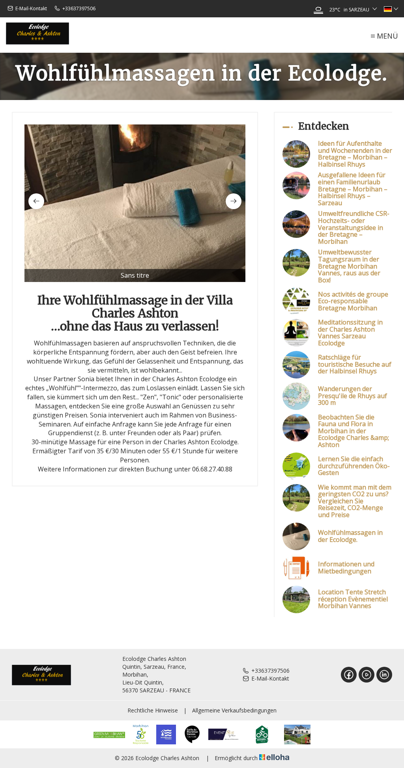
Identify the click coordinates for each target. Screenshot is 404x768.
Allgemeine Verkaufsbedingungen (234, 710)
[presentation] (36, 201)
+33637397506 (270, 670)
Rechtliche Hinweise (152, 710)
